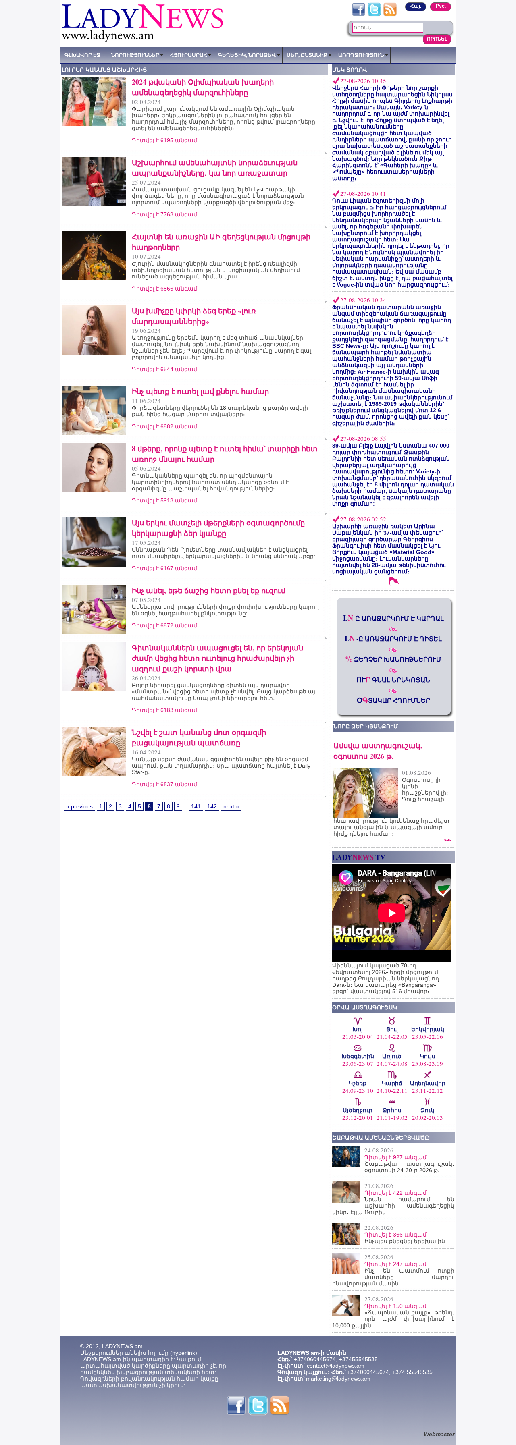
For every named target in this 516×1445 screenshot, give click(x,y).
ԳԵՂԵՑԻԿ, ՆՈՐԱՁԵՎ (247, 54)
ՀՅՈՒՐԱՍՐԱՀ (188, 54)
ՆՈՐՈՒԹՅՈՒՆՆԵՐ (135, 54)
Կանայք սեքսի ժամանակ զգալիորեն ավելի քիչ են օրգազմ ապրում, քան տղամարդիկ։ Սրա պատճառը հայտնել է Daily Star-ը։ (221, 765)
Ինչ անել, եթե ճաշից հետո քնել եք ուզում (208, 590)
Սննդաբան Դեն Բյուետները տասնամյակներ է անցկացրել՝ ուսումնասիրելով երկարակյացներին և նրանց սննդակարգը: (223, 552)
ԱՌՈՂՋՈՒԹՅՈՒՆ (361, 54)
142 (212, 806)
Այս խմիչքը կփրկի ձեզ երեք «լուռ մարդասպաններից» (194, 315)
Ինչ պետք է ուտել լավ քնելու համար (200, 391)
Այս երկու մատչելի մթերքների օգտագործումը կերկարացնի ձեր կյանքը (218, 527)
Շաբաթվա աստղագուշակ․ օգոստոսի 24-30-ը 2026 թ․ (409, 1167)
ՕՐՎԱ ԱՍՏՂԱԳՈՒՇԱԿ (364, 1007)
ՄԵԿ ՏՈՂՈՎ (349, 69)
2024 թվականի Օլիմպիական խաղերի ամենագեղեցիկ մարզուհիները (203, 87)
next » (231, 806)
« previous (79, 806)
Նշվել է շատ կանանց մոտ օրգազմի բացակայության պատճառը (199, 737)
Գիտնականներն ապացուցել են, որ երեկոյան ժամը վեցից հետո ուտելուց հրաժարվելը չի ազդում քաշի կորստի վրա (217, 658)
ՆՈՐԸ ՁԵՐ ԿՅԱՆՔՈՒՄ (365, 726)
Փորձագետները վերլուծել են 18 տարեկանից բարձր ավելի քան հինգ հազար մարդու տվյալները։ (220, 411)
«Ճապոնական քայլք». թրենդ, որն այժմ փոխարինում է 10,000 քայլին (393, 1319)
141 (196, 806)
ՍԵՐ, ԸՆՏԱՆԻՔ (307, 54)
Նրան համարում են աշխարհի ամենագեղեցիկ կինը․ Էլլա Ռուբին (393, 1205)
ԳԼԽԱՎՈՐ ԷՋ (82, 54)
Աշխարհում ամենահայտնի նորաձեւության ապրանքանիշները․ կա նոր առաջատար (215, 167)
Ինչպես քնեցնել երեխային (404, 1241)
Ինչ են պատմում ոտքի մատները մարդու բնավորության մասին (393, 1277)
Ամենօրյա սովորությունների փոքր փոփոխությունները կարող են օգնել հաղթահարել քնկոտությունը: (225, 610)
